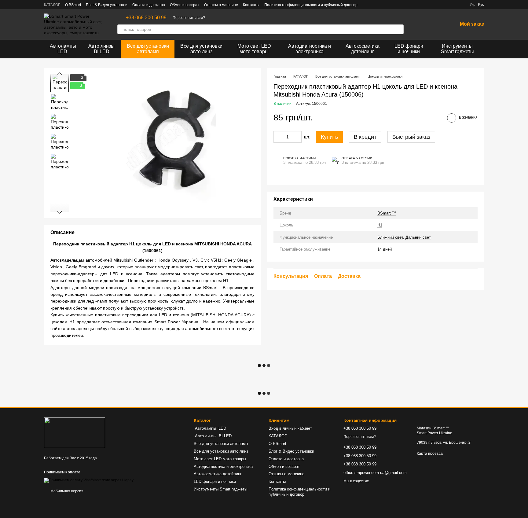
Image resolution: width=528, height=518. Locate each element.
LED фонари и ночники (408, 48)
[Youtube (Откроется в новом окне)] (388, 4)
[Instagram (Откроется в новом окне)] (373, 4)
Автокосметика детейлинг (363, 48)
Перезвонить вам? (189, 18)
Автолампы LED (63, 48)
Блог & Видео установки (106, 5)
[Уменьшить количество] (278, 136)
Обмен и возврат (184, 5)
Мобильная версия (66, 491)
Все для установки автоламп (148, 48)
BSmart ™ (386, 213)
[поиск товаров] (399, 29)
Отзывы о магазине (221, 5)
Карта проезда (430, 453)
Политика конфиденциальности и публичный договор (311, 5)
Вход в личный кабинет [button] (290, 428)
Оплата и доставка (148, 5)
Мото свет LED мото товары (254, 48)
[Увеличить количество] (297, 136)
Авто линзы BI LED (101, 48)
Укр (472, 4)
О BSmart (73, 5)
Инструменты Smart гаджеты (457, 48)
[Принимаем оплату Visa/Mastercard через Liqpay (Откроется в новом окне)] (89, 480)
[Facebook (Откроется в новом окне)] (366, 4)
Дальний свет (418, 237)
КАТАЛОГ (52, 5)
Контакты (251, 5)
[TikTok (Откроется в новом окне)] (380, 4)
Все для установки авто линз (201, 48)
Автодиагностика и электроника (309, 48)
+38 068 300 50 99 (146, 17)
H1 (379, 225)
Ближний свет (390, 237)
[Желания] (437, 24)
